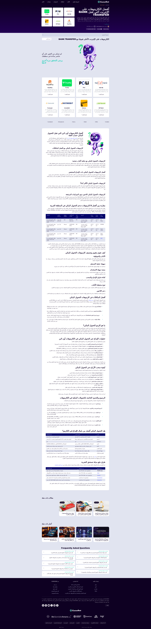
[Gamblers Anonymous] (96, 616)
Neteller (98, 475)
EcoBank (107, 122)
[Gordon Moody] (77, 616)
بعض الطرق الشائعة (59, 465)
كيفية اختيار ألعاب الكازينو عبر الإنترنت (75, 586)
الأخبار (43, 1)
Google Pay (99, 480)
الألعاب (68, 1)
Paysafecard (99, 477)
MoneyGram (61, 122)
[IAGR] (102, 616)
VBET (101, 238)
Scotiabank (50, 122)
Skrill (98, 473)
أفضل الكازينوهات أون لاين (72, 138)
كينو (96, 586)
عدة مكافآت (90, 300)
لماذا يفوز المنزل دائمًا (75, 584)
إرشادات (48, 1)
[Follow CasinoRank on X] (51, 605)
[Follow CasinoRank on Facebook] (57, 605)
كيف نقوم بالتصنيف (55, 591)
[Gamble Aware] (61, 616)
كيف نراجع (55, 589)
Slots (96, 591)
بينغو (96, 584)
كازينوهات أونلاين (76, 1)
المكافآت (62, 1)
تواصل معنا (55, 586)
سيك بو (95, 589)
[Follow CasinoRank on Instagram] (54, 605)
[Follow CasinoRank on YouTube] (49, 605)
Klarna (73, 122)
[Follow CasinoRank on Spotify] (46, 605)
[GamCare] (88, 616)
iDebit (85, 122)
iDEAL (96, 122)
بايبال (95, 456)
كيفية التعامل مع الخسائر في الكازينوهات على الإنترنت (75, 593)
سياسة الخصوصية (55, 593)
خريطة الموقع (61, 627)
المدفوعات (56, 1)
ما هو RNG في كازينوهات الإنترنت (75, 591)
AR (107, 605)
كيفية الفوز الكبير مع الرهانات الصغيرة (75, 589)
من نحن (55, 584)
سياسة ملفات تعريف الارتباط (87, 627)
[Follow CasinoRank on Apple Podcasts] (43, 605)
